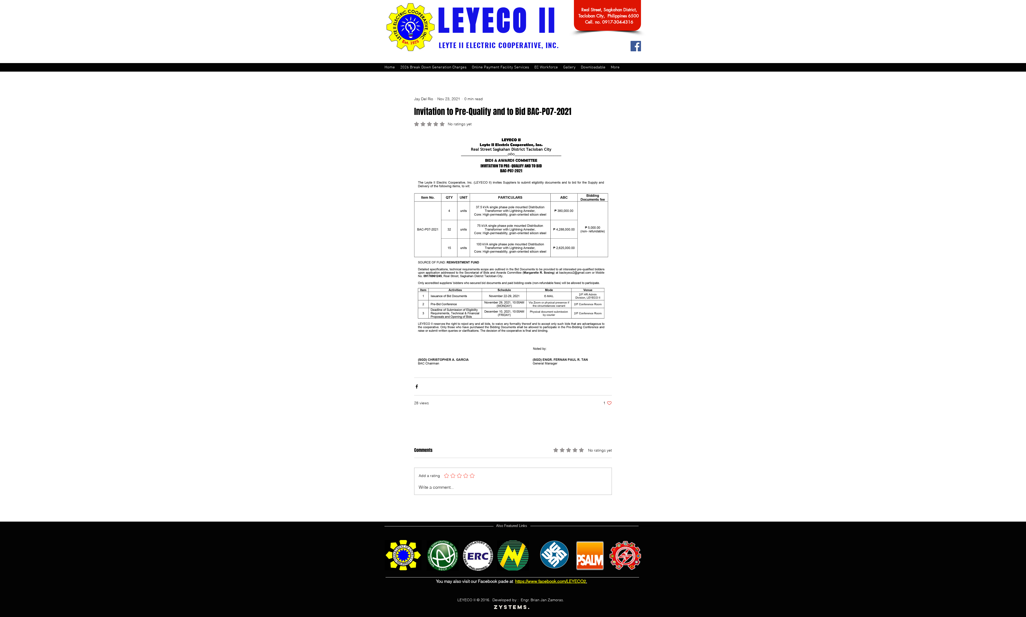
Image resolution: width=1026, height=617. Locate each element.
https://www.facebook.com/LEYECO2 (550, 581)
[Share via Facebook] (416, 386)
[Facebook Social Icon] (636, 46)
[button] (500, 67)
